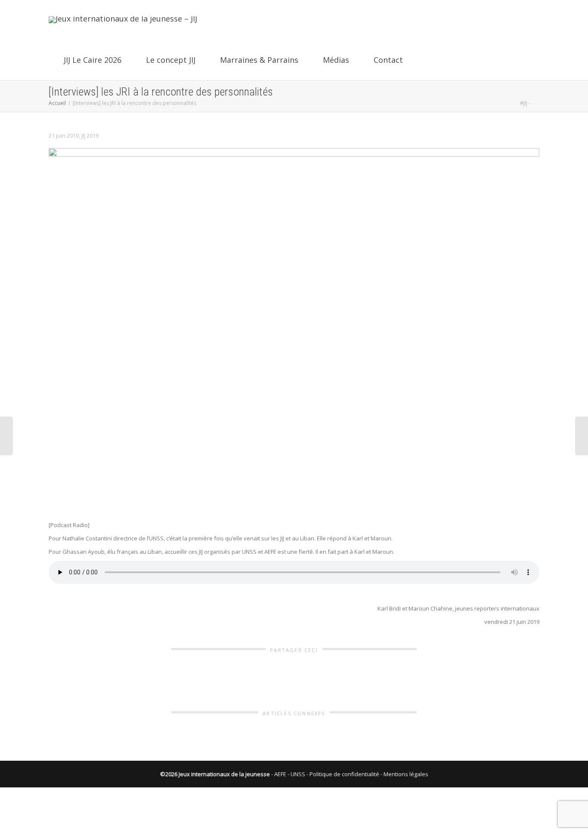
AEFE (280, 774)
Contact (387, 60)
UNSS (298, 774)
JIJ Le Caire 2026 (93, 60)
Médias (336, 60)
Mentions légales (406, 774)
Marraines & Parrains (259, 60)
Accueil (57, 103)
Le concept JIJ (171, 60)
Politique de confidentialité (344, 774)
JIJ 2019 (90, 135)
